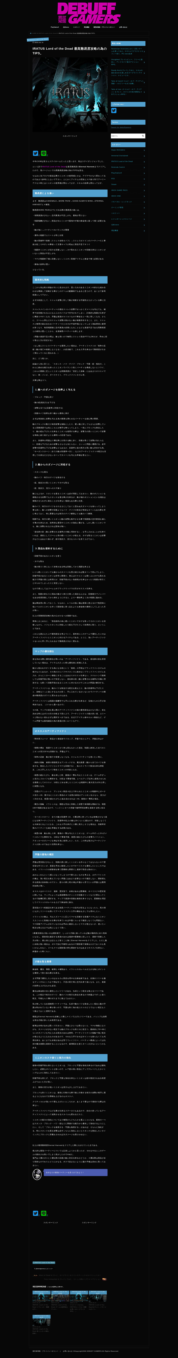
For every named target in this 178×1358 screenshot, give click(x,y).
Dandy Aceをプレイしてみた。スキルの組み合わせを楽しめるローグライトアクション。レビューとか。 (127, 72)
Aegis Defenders (118, 150)
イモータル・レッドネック (121, 202)
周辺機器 (86, 27)
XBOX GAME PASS (119, 190)
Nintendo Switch (118, 167)
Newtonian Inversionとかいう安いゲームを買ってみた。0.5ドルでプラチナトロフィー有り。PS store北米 (127, 51)
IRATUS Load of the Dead (44, 1262)
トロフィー (76, 27)
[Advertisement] (70, 142)
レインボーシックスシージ (121, 219)
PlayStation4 (55, 27)
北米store (66, 27)
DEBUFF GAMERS (94, 1351)
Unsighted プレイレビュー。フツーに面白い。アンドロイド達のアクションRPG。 (127, 62)
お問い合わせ (123, 27)
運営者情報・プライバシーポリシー (104, 27)
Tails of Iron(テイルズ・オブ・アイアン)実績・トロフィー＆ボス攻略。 (127, 82)
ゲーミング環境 (117, 207)
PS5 (113, 178)
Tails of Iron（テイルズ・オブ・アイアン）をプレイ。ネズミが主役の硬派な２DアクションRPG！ (126, 91)
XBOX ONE (116, 196)
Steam (114, 184)
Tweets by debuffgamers (121, 127)
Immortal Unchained (119, 155)
